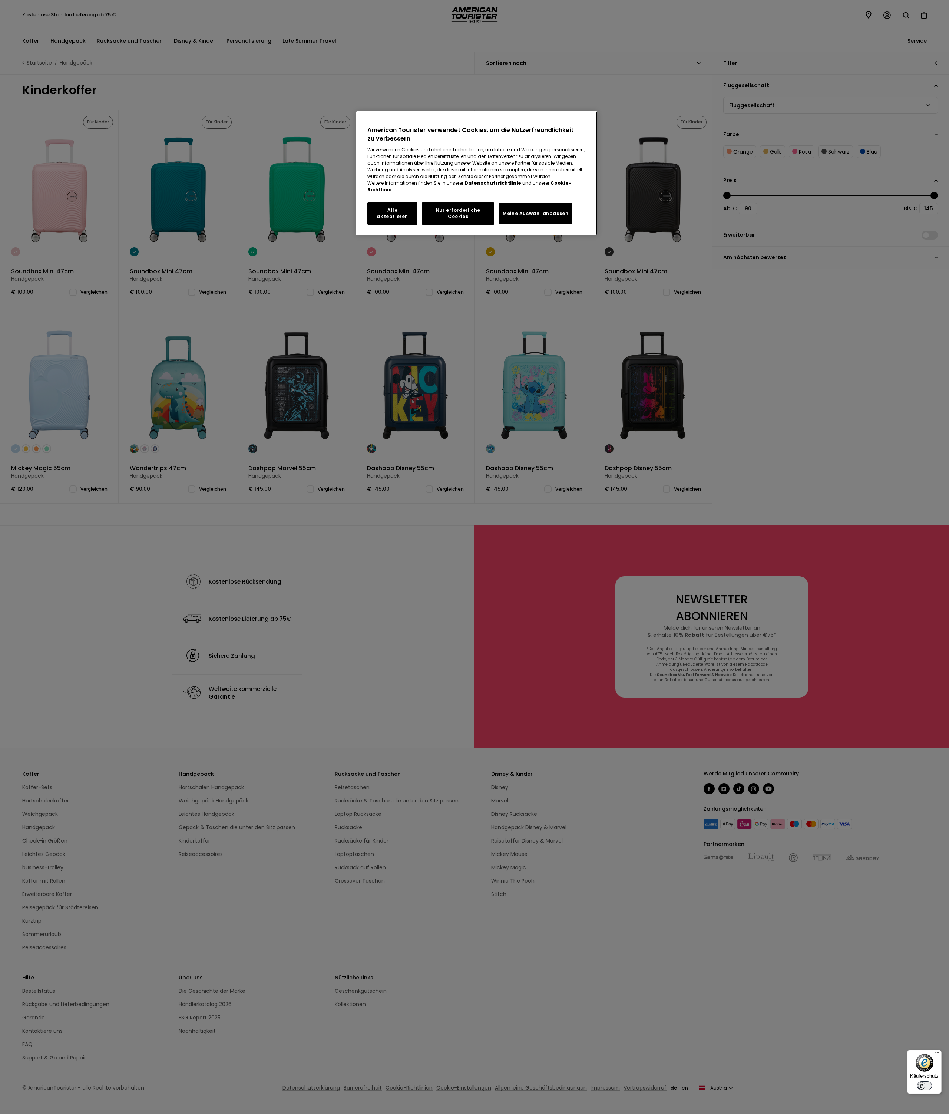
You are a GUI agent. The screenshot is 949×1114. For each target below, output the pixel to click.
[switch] (924, 1085)
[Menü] (937, 1054)
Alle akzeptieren (392, 213)
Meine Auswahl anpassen (535, 213)
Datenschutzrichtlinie (492, 183)
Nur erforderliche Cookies (458, 213)
